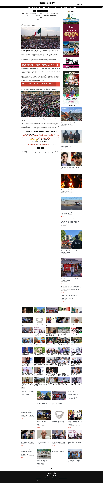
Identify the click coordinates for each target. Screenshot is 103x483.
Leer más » (62, 127)
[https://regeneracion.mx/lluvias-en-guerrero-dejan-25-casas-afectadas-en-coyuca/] (39, 351)
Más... (23, 387)
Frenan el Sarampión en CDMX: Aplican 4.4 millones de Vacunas (64, 344)
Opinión (54, 7)
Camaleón (49, 7)
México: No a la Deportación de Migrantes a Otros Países (76, 384)
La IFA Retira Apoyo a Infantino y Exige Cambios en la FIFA (27, 354)
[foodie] (71, 70)
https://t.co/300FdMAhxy (44, 140)
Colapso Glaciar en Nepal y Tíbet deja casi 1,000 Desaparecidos (63, 334)
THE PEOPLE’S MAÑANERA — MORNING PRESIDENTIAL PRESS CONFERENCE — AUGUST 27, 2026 (51, 334)
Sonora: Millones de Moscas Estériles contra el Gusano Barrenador (76, 364)
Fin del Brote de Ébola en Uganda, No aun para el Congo (27, 344)
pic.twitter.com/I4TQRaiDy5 (40, 141)
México (33, 7)
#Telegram (47, 134)
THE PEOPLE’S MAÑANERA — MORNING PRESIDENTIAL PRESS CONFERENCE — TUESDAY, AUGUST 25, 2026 (27, 364)
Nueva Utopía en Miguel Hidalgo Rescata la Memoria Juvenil (52, 354)
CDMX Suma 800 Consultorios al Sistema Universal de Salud (63, 354)
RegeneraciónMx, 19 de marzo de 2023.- (29, 50)
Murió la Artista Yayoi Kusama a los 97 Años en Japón (39, 344)
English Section (67, 7)
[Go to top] (101, 481)
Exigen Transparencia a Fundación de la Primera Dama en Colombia (63, 364)
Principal (46, 11)
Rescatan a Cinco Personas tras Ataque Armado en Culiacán (39, 314)
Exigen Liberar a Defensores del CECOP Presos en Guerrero (51, 314)
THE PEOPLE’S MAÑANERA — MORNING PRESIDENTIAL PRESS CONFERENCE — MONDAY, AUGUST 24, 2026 (51, 374)
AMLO (34, 11)
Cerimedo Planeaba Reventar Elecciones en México (76, 374)
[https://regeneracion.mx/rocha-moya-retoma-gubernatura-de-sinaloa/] (64, 381)
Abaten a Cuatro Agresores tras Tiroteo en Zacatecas (76, 344)
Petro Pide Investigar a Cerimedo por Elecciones (62, 324)
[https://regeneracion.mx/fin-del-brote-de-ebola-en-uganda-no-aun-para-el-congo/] (27, 341)
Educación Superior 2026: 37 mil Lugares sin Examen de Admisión (39, 374)
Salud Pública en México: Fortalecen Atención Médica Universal (76, 354)
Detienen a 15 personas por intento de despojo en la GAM (51, 364)
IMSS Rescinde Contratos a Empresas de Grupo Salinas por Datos (39, 364)
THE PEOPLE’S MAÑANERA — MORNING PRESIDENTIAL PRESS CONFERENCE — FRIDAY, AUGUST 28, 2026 (70, 297)
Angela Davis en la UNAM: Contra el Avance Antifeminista (51, 344)
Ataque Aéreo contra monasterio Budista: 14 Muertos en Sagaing (39, 384)
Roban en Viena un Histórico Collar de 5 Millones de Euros (39, 324)
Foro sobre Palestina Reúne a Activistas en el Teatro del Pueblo (76, 334)
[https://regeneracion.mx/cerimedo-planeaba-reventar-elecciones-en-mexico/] (76, 371)
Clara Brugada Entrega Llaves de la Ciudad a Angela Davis (27, 334)
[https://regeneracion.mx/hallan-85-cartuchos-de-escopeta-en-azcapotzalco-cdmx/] (27, 321)
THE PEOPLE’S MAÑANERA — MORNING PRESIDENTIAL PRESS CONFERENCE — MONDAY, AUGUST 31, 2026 (70, 223)
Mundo (43, 7)
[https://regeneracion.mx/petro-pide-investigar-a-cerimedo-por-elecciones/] (64, 321)
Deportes (60, 7)
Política (38, 7)
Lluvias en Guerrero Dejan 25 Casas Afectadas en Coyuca (39, 354)
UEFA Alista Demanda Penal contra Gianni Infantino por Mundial (76, 324)
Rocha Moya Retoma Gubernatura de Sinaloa (62, 384)
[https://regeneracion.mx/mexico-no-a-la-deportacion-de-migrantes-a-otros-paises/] (76, 381)
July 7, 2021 (52, 144)
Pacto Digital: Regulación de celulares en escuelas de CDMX (27, 374)
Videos (74, 7)
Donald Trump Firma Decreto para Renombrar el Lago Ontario (51, 324)
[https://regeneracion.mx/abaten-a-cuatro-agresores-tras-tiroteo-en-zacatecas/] (76, 341)
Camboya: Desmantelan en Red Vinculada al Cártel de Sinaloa (51, 384)
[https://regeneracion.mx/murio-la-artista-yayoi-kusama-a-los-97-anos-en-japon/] (39, 341)
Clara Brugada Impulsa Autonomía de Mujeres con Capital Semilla (39, 334)
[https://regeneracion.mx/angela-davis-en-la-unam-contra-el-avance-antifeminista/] (51, 341)
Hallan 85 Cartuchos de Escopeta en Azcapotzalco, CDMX (26, 324)
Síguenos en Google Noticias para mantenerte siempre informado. (41, 131)
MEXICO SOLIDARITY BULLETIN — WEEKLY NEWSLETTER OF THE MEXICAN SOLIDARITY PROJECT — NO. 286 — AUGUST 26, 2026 (71, 288)
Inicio (28, 7)
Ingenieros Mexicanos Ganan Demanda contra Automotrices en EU (27, 384)
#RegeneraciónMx (31, 134)
